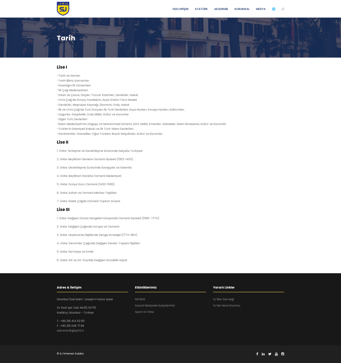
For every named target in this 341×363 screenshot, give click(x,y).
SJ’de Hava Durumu (226, 305)
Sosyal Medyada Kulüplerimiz (155, 305)
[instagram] (282, 354)
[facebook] (257, 354)
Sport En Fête (144, 312)
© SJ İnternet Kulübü (70, 353)
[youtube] (276, 354)
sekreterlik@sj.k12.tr (70, 331)
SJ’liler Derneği (223, 299)
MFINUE (140, 299)
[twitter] (269, 354)
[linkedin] (263, 354)
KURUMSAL (242, 9)
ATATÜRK (201, 9)
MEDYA (261, 9)
